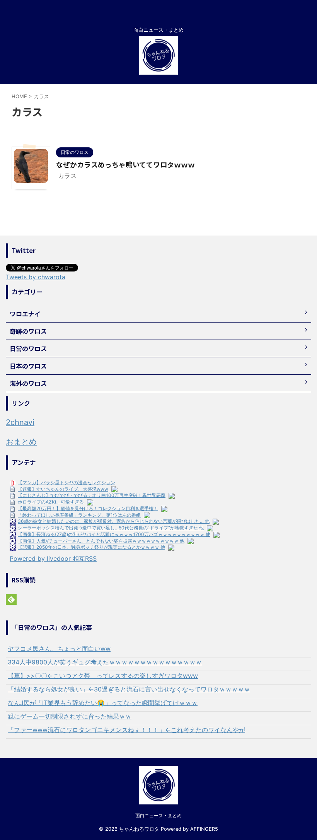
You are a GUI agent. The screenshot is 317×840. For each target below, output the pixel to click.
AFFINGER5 (204, 829)
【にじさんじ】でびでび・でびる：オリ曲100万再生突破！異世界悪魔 (91, 495)
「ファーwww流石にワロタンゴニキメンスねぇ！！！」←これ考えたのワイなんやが (126, 730)
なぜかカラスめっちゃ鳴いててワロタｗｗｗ (125, 164)
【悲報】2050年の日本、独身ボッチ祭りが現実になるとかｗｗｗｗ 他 (91, 547)
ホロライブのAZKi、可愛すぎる (51, 502)
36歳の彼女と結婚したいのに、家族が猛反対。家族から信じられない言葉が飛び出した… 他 (114, 521)
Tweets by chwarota (35, 277)
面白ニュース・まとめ (158, 815)
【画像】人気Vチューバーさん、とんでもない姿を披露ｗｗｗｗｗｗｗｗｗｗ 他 (101, 541)
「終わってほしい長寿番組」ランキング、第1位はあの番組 (79, 515)
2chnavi (20, 422)
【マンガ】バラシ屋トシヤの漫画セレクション (66, 482)
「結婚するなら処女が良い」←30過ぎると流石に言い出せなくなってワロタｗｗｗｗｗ (129, 689)
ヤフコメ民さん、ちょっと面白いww (59, 648)
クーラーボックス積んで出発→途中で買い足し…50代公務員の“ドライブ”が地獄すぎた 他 (111, 528)
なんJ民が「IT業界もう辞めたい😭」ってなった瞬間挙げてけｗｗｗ (103, 703)
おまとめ (21, 441)
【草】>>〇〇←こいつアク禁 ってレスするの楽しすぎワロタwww (103, 676)
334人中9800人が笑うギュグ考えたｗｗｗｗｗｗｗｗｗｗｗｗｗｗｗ (105, 662)
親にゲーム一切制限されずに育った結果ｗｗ (69, 716)
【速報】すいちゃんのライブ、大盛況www (63, 489)
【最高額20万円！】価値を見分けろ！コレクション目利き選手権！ (88, 508)
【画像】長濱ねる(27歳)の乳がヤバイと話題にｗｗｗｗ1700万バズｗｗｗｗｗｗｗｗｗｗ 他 (114, 534)
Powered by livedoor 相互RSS (53, 558)
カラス (67, 175)
